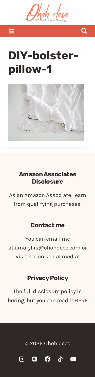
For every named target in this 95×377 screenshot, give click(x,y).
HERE (81, 300)
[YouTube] (73, 359)
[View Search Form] (84, 31)
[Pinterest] (34, 359)
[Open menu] (11, 31)
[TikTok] (60, 359)
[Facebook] (47, 359)
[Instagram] (21, 359)
